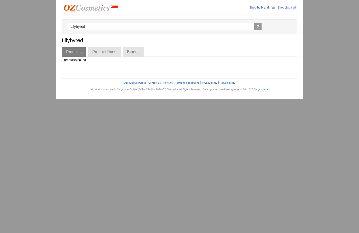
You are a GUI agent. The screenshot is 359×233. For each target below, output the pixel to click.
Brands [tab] (133, 52)
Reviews (168, 82)
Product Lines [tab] (104, 52)
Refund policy (227, 82)
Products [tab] (74, 52)
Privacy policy (209, 82)
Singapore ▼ (261, 89)
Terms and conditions (187, 82)
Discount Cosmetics (135, 82)
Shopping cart (286, 7)
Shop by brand (259, 7)
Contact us (154, 82)
